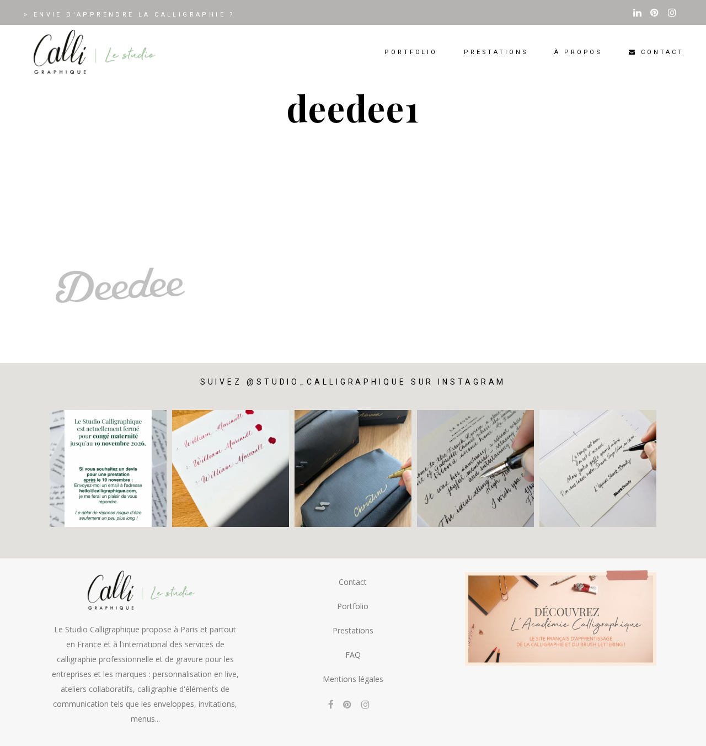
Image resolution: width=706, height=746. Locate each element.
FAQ (353, 654)
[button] (682, 730)
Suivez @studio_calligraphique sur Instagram (353, 381)
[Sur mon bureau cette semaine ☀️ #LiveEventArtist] (230, 468)
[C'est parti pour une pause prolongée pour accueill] (108, 468)
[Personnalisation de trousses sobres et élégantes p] (353, 468)
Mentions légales (353, 679)
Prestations (353, 630)
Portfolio (352, 606)
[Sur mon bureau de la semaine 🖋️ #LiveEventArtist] (475, 468)
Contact (353, 582)
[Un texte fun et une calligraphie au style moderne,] (597, 468)
